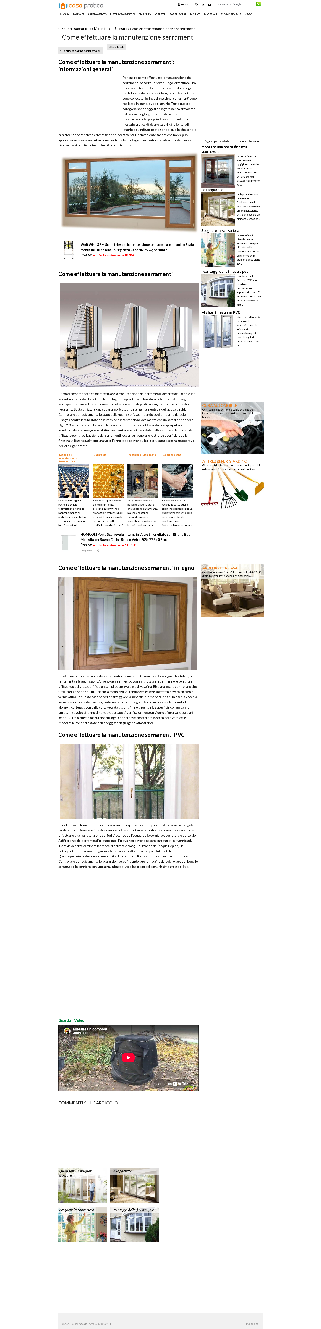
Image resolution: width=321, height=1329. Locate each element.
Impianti (195, 14)
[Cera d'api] (109, 480)
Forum (184, 4)
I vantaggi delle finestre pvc (132, 1210)
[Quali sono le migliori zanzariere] (82, 1185)
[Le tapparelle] (134, 1185)
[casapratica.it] (81, 5)
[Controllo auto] (178, 480)
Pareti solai (178, 14)
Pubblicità (252, 1323)
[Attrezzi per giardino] (232, 483)
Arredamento (97, 14)
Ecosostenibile (231, 14)
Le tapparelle (121, 1171)
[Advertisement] (101, 24)
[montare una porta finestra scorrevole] (219, 171)
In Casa (65, 14)
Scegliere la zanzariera (76, 1210)
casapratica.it (81, 29)
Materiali (210, 14)
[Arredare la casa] (232, 590)
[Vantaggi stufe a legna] (144, 480)
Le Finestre (119, 29)
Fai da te (78, 14)
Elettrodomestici (122, 14)
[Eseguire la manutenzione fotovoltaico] (75, 480)
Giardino (144, 14)
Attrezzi (160, 14)
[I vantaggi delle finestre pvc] (134, 1224)
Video (248, 14)
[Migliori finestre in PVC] (219, 331)
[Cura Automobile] (232, 428)
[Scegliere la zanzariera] (82, 1224)
